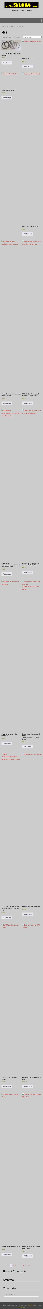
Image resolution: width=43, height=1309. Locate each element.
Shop (8, 26)
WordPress (21, 1307)
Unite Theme (31, 1305)
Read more (7, 63)
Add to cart (7, 98)
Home (3, 26)
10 (29, 1265)
